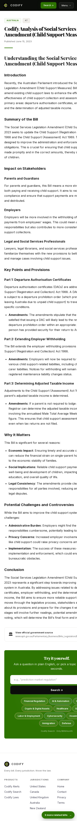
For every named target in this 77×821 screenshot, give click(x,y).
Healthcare (62, 708)
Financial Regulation (34, 701)
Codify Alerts (12, 786)
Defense (66, 723)
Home (60, 786)
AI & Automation (60, 701)
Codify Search (12, 791)
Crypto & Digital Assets (37, 708)
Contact (61, 791)
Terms (61, 802)
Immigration (48, 723)
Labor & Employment (29, 716)
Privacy (61, 797)
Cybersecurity (54, 716)
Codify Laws (11, 797)
